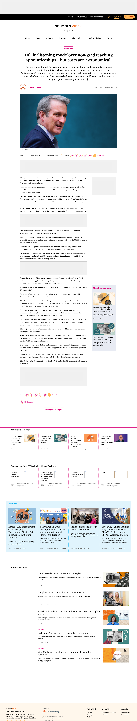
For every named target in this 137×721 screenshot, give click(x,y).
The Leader (77, 38)
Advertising (81, 17)
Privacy (89, 715)
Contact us (90, 713)
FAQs (89, 717)
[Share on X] (81, 155)
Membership (125, 713)
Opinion (49, 38)
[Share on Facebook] (76, 155)
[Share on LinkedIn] (85, 155)
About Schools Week (109, 713)
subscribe (129, 17)
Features (62, 38)
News (27, 38)
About (70, 17)
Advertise (105, 715)
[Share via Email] (90, 155)
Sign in (116, 17)
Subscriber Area (96, 17)
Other (109, 38)
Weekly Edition (94, 38)
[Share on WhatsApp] (72, 155)
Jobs (38, 38)
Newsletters (125, 715)
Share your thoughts (53, 410)
